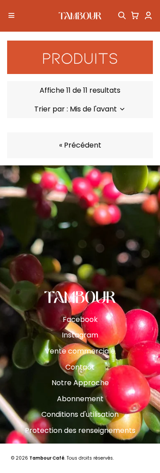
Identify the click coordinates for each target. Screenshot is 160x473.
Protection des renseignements (80, 430)
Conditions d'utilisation (80, 414)
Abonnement (80, 399)
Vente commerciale (80, 351)
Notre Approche (80, 383)
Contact (80, 367)
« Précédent (80, 145)
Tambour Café (46, 458)
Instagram (80, 335)
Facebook (80, 319)
